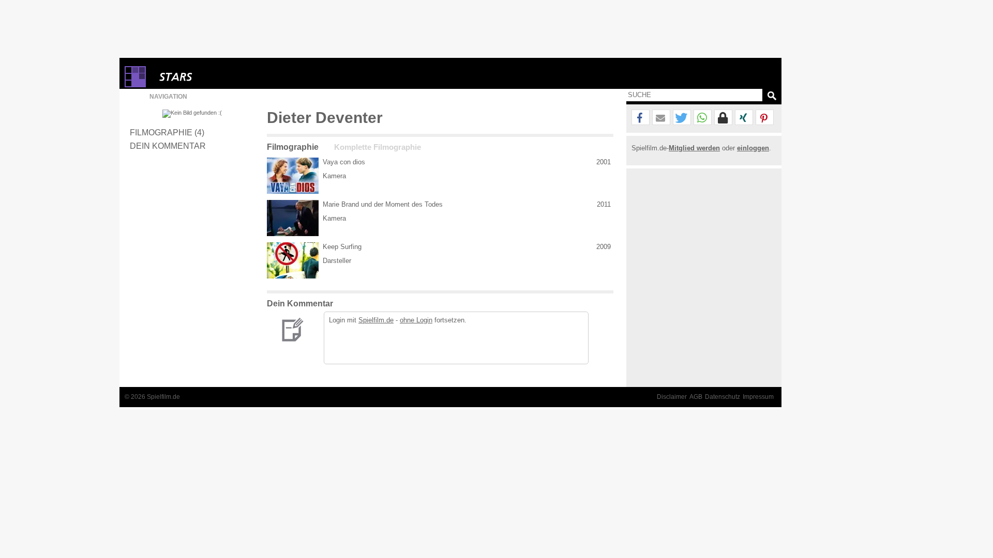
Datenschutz (722, 396)
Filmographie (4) (167, 132)
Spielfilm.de (376, 320)
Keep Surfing (342, 247)
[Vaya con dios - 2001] (293, 176)
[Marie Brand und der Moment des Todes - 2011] (293, 218)
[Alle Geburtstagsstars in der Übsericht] (212, 77)
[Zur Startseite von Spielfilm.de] (135, 85)
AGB (695, 396)
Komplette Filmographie (377, 147)
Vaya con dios (344, 162)
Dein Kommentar (168, 145)
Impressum (758, 396)
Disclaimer (672, 396)
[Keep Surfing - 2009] (293, 260)
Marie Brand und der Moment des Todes (383, 204)
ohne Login (416, 320)
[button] (640, 118)
